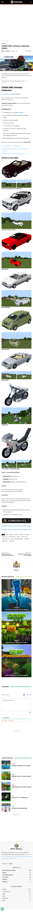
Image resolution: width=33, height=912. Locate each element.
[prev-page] (2, 680)
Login (29, 694)
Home (3, 41)
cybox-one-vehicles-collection (17, 538)
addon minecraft (12, 536)
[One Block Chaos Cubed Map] (6, 807)
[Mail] (5, 864)
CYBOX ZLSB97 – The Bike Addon (12, 146)
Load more (16, 814)
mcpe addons (5, 540)
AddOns (7, 41)
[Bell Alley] (3, 51)
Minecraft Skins (12, 856)
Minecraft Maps (27, 854)
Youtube (26, 81)
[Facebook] (3, 864)
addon (7, 534)
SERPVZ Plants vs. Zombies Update (17, 642)
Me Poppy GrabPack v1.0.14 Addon (16, 609)
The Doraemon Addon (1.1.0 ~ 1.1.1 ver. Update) (24, 554)
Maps (13, 806)
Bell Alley (7, 51)
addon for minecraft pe (24, 534)
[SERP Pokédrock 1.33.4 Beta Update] (16, 661)
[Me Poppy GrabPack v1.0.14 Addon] (16, 595)
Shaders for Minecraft (22, 856)
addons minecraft (5, 538)
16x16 (13, 795)
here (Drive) (28, 526)
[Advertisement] (16, 21)
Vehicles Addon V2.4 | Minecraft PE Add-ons (15, 153)
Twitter (3, 82)
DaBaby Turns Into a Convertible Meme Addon (8, 554)
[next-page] (5, 680)
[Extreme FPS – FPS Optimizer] (6, 796)
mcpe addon (26, 538)
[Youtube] (11, 864)
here (27, 529)
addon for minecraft (14, 534)
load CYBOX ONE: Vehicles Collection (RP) (14, 529)
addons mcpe (24, 536)
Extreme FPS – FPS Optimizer (20, 797)
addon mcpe (4, 536)
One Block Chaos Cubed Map (19, 808)
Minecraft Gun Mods (12, 858)
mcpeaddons (11, 540)
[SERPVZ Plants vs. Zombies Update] (16, 628)
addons (18, 536)
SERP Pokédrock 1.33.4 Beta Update (16, 675)
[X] (9, 864)
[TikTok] (7, 864)
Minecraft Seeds (5, 856)
